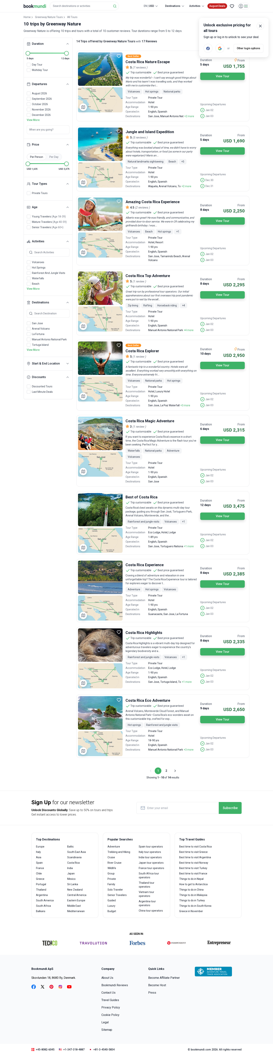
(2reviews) (142, 207)
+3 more (185, 405)
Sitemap (106, 1030)
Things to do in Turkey (192, 900)
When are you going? (41, 129)
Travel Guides (110, 1000)
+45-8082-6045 (45, 1049)
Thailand (41, 889)
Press (152, 992)
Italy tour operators (150, 851)
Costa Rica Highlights (144, 632)
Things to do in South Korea (195, 905)
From (241, 60)
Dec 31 (209, 186)
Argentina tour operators (147, 903)
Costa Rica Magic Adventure (150, 421)
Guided (112, 900)
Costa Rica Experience (145, 565)
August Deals (217, 5)
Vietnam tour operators (146, 894)
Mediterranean (76, 911)
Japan (71, 873)
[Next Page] (174, 770)
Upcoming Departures (213, 104)
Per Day (53, 156)
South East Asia (76, 851)
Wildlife (112, 868)
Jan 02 (209, 110)
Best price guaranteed (171, 72)
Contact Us (108, 992)
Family (111, 884)
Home (27, 17)
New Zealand (75, 889)
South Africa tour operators (149, 875)
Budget (112, 911)
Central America (76, 895)
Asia (38, 857)
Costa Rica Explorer (142, 351)
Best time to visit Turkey (193, 868)
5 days (204, 64)
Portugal (41, 884)
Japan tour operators (151, 862)
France (40, 868)
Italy (38, 851)
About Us (107, 978)
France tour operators (151, 868)
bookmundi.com (201, 1049)
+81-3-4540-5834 (104, 1049)
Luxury (111, 905)
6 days (204, 429)
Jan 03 (209, 116)
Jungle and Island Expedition (150, 132)
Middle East (74, 905)
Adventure (114, 846)
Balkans (40, 911)
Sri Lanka (72, 884)
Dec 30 (209, 180)
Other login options (248, 48)
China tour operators (151, 910)
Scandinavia (74, 857)
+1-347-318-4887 (73, 1049)
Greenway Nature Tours (49, 17)
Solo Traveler (115, 889)
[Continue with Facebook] (208, 48)
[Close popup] (260, 26)
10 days (205, 353)
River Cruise (114, 862)
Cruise (111, 857)
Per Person (36, 156)
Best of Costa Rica (141, 497)
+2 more (189, 116)
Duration (206, 60)
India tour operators (150, 857)
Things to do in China (191, 889)
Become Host (157, 985)
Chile (39, 873)
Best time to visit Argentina (195, 857)
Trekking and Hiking (119, 851)
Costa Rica (73, 862)
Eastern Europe (76, 900)
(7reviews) (139, 67)
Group (111, 873)
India (70, 868)
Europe (40, 846)
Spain (39, 862)
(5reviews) (139, 137)
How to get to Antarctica (193, 884)
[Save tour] (119, 56)
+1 (177, 231)
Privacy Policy (110, 1007)
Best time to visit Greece (193, 851)
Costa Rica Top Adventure (148, 276)
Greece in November (191, 911)
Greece (40, 878)
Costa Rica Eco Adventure (148, 700)
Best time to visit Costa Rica (195, 846)
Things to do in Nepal (191, 878)
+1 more (189, 546)
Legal (105, 1022)
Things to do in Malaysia (193, 895)
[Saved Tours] (232, 6)
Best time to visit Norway (193, 862)
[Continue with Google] (219, 48)
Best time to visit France (193, 873)
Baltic (70, 846)
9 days (204, 708)
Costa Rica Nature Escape (148, 62)
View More (33, 119)
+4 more (189, 330)
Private (112, 878)
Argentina (42, 895)
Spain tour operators (151, 846)
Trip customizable (140, 72)
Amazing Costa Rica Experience (153, 202)
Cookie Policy (110, 1015)
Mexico (71, 878)
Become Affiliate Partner (164, 978)
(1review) (139, 281)
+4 (183, 305)
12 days (205, 505)
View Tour (222, 76)
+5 (182, 161)
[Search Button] (114, 6)
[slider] (28, 53)
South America (45, 900)
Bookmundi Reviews (114, 985)
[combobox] (84, 6)
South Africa (43, 905)
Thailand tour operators (146, 884)
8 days (204, 210)
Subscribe (230, 808)
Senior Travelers (117, 895)
